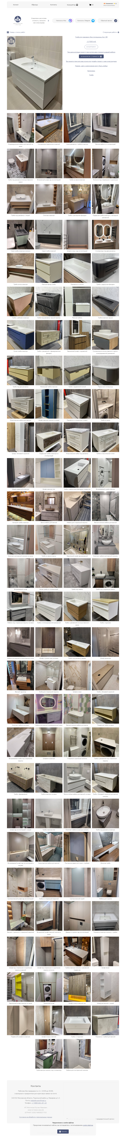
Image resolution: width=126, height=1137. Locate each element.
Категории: (91, 71)
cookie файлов (88, 1125)
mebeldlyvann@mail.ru (38, 1101)
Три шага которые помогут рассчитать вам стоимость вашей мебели (91, 52)
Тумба (91, 75)
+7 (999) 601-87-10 (39, 1103)
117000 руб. (91, 42)
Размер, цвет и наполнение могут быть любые (91, 66)
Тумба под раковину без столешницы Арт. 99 (91, 37)
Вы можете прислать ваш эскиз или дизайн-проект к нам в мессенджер (91, 61)
